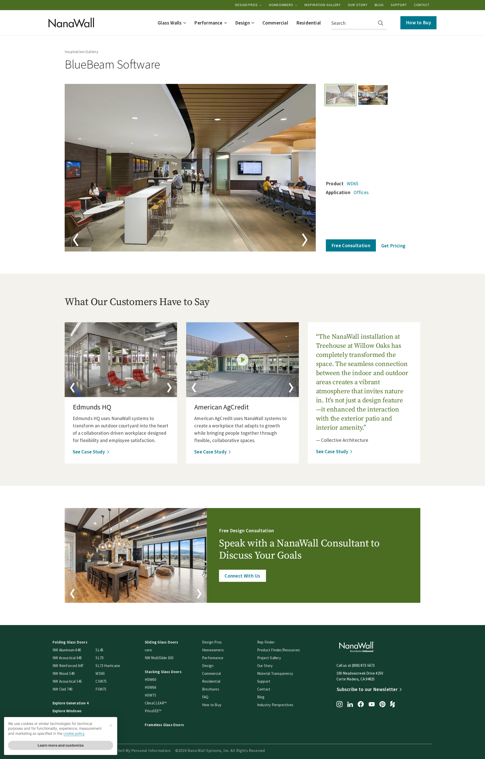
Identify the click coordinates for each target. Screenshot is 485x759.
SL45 (99, 650)
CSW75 (101, 681)
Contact (421, 5)
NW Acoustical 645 (67, 657)
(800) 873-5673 (363, 665)
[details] (121, 359)
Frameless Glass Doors (164, 724)
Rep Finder (266, 642)
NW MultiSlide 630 (159, 657)
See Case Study (89, 452)
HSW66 (150, 687)
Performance (212, 657)
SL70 (99, 657)
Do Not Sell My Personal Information (138, 750)
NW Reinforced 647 (68, 665)
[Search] (381, 23)
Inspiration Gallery (322, 5)
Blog (379, 5)
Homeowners (281, 5)
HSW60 (150, 679)
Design (207, 665)
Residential (211, 681)
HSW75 (150, 695)
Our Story (357, 5)
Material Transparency (275, 673)
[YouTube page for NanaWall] (372, 704)
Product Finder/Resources (278, 650)
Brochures (210, 689)
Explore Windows (67, 710)
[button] (172, 23)
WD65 (352, 183)
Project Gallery (269, 657)
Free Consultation (350, 245)
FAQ (205, 697)
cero (148, 650)
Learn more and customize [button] (61, 745)
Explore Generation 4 (71, 703)
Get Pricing (393, 246)
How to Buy (418, 22)
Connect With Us (242, 576)
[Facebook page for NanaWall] (361, 704)
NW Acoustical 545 (67, 681)
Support (399, 5)
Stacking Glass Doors (163, 671)
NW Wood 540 (64, 673)
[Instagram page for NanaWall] (339, 704)
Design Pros (247, 5)
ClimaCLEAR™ (156, 703)
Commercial (211, 673)
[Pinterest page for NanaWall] (382, 704)
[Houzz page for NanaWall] (392, 705)
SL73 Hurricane (107, 665)
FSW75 (100, 689)
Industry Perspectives (275, 704)
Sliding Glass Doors (161, 642)
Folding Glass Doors (70, 642)
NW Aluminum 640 (67, 650)
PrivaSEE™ (153, 710)
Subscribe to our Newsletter (367, 689)
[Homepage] (71, 23)
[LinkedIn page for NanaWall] (350, 705)
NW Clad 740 (62, 689)
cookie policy (74, 733)
